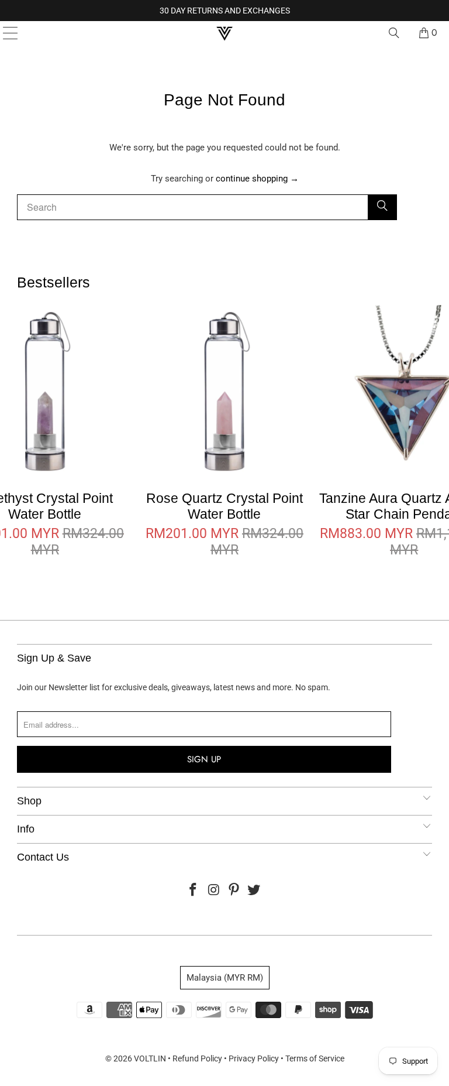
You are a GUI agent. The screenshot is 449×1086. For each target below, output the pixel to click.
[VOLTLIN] (224, 32)
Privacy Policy (254, 1058)
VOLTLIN (150, 1058)
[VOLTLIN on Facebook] (193, 891)
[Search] (394, 32)
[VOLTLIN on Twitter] (254, 891)
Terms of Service (314, 1058)
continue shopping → (257, 178)
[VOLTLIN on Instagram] (214, 891)
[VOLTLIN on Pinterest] (234, 891)
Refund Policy (197, 1058)
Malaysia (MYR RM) (224, 977)
